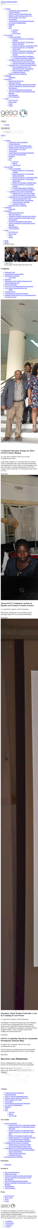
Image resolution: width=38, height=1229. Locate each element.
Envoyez (4, 1072)
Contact (8, 1226)
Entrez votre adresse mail (8, 1070)
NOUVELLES (13, 100)
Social (10, 104)
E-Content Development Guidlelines (23, 58)
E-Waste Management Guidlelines (22, 56)
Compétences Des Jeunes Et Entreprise (21, 60)
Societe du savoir (10, 292)
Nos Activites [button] (9, 35)
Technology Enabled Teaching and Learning (22, 84)
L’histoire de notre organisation (18, 10)
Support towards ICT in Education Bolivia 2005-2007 (23, 43)
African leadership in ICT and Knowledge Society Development (22, 67)
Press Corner (12, 102)
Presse (7, 242)
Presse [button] (7, 98)
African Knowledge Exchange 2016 (23, 63)
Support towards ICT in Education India (24, 46)
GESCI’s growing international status (20, 14)
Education (8, 279)
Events (11, 105)
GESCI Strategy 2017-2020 (17, 17)
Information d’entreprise (12, 276)
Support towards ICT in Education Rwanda (22, 1137)
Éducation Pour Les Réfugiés (18, 74)
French (3, 121)
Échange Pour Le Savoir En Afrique (23, 61)
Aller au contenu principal (9, 1)
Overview (15, 30)
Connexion (9, 1225)
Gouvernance (13, 19)
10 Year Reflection (14, 12)
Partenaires (12, 77)
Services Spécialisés (15, 37)
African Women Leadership (21, 70)
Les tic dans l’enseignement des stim (16, 288)
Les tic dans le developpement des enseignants (19, 286)
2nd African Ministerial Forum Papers (20, 90)
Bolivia (14, 31)
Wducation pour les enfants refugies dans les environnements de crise (18, 282)
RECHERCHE (5, 128)
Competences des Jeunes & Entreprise (16, 293)
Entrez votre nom (6, 1068)
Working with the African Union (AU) (20, 16)
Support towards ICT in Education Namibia (22, 1125)
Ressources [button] (8, 79)
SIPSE (11, 290)
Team (10, 26)
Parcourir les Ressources (16, 81)
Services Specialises (11, 284)
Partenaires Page (10, 272)
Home (6, 241)
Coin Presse (12, 277)
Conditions (9, 1221)
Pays (10, 28)
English (7, 125)
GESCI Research (14, 97)
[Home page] (14, 116)
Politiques (12, 24)
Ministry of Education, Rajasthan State (24, 51)
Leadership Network (18, 72)
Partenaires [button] (8, 76)
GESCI (3, 135)
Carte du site (10, 1223)
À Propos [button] (8, 9)
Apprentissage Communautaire (14, 274)
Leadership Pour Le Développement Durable (22, 65)
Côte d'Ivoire (16, 33)
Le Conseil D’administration (17, 23)
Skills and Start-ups (14, 83)
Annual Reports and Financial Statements (21, 21)
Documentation (13, 95)
